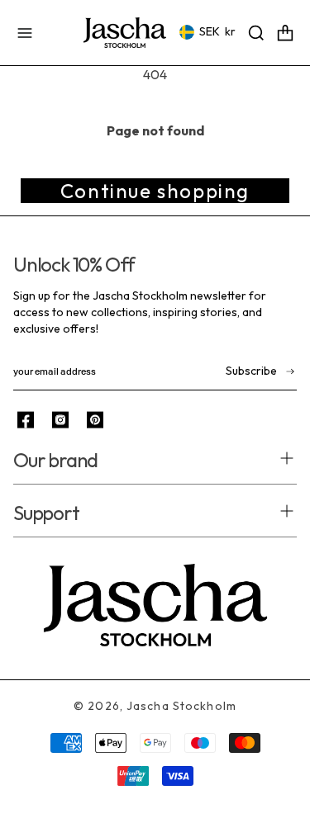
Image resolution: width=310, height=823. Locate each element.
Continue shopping (155, 190)
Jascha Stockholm (181, 705)
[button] (25, 33)
